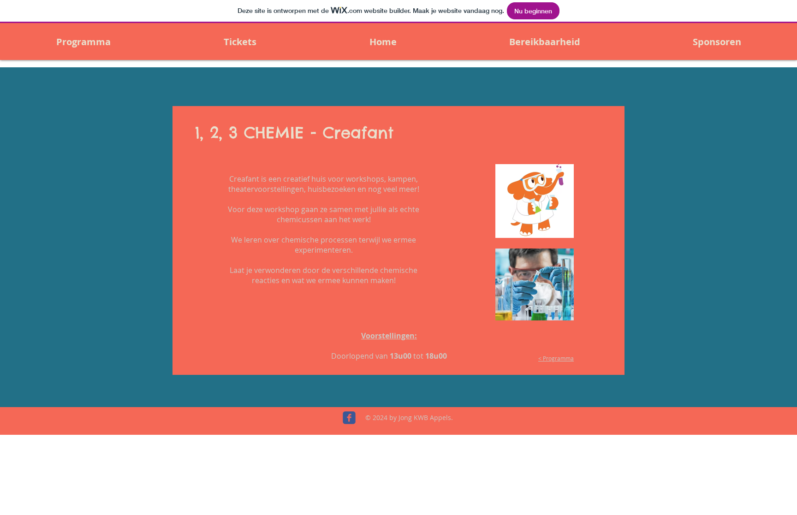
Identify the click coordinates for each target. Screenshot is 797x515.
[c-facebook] (349, 417)
